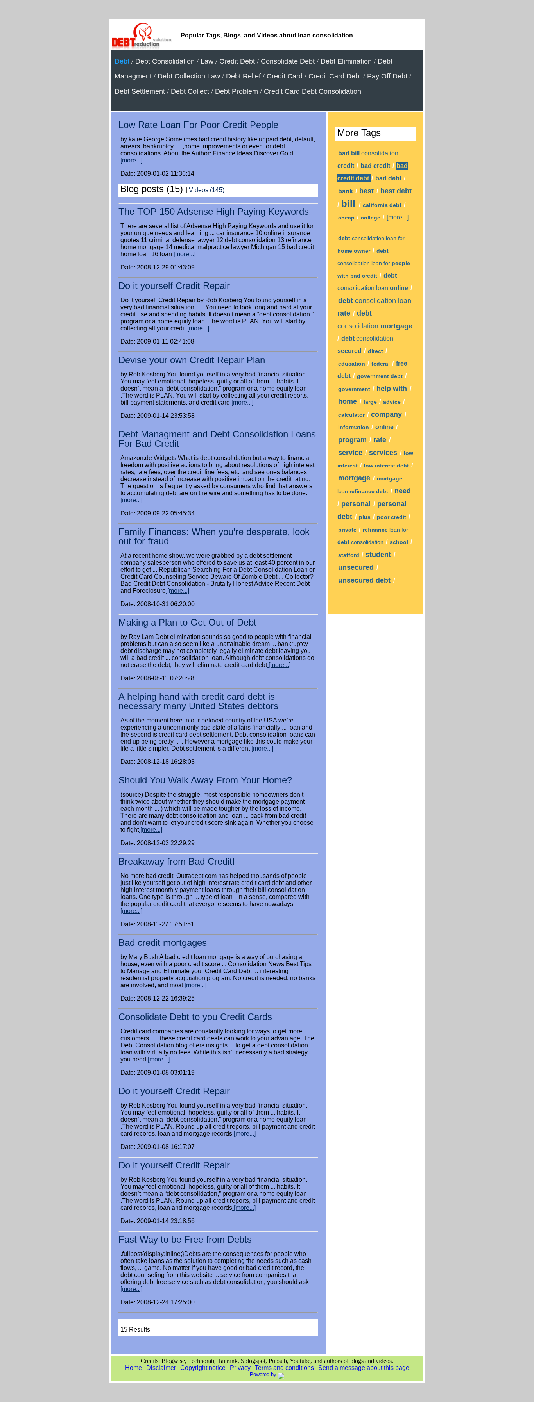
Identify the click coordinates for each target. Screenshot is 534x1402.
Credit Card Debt (334, 76)
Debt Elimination (346, 61)
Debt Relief (243, 76)
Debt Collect (190, 91)
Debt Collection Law (189, 76)
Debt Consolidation (165, 61)
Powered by (264, 1374)
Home (133, 1368)
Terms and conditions (284, 1368)
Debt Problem (236, 91)
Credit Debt (237, 61)
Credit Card (285, 76)
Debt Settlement (140, 91)
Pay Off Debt (387, 76)
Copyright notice (203, 1368)
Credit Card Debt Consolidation (312, 91)
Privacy (240, 1368)
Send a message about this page (363, 1368)
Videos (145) (206, 190)
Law (207, 61)
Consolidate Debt (288, 61)
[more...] (131, 160)
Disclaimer (161, 1368)
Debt (122, 61)
